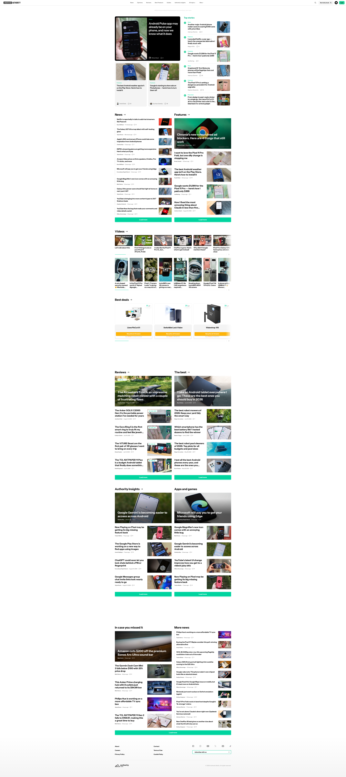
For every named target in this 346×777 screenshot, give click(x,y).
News (132, 2)
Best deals (122, 299)
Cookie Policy (158, 754)
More (201, 2)
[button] (173, 2)
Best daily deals (324, 3)
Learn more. (189, 10)
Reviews (148, 2)
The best (180, 372)
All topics (192, 2)
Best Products (159, 2)
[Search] (315, 3)
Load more (143, 220)
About (117, 746)
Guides (169, 2)
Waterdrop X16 (212, 328)
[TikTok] (230, 746)
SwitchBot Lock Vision (173, 328)
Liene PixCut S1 (133, 328)
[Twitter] (215, 746)
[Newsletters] (223, 746)
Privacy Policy (120, 754)
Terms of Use (158, 750)
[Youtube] (208, 746)
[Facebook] (193, 746)
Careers (117, 750)
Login (341, 3)
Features (180, 114)
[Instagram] (200, 746)
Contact (156, 746)
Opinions (140, 2)
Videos (119, 231)
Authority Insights (180, 2)
